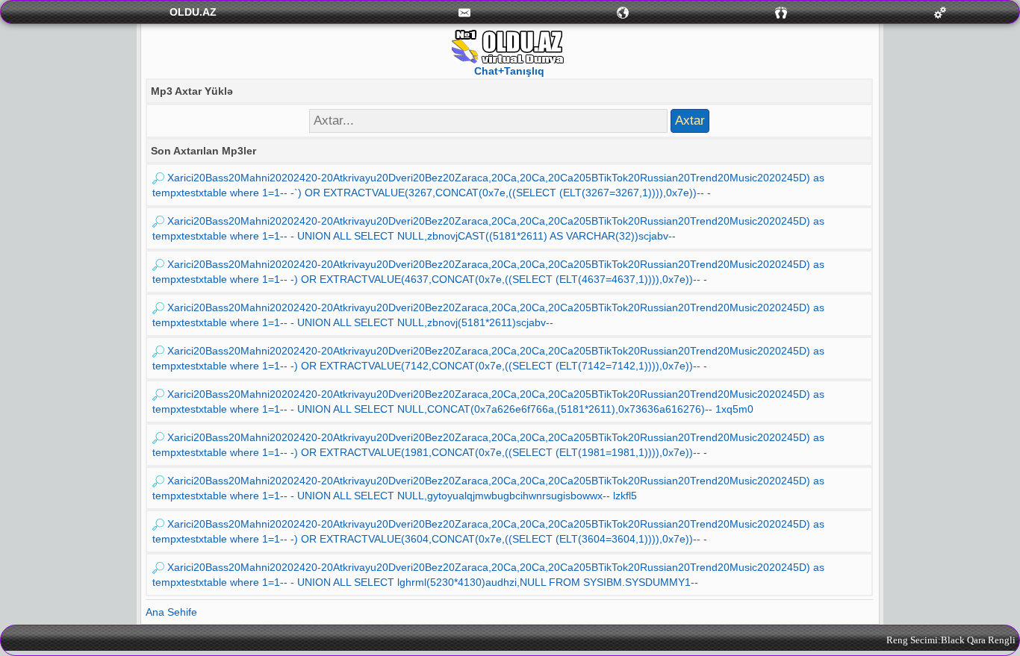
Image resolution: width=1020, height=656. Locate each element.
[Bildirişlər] (623, 12)
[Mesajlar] (464, 12)
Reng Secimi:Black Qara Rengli (951, 640)
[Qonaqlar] (781, 12)
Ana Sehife (171, 612)
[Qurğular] (940, 12)
